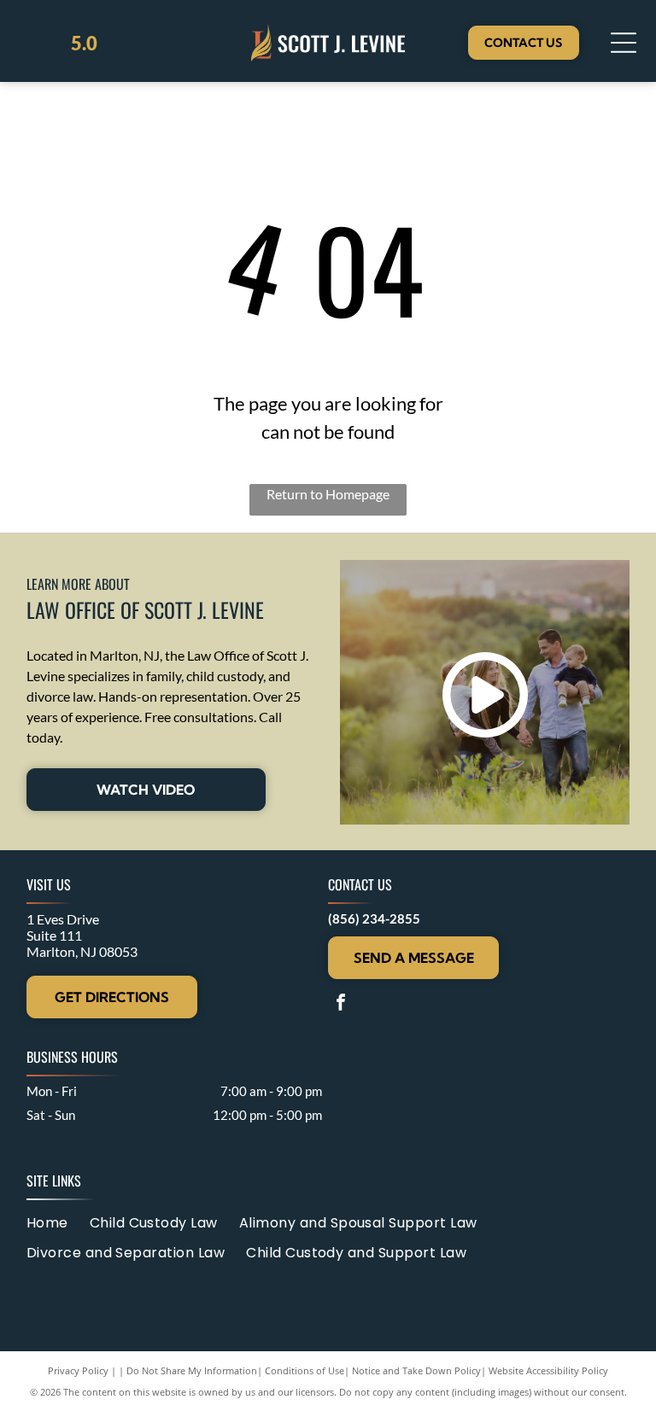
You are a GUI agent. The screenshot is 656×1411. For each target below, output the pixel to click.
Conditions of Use (304, 1370)
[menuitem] (58, 1222)
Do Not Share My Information (191, 1370)
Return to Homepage (328, 494)
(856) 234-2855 (374, 918)
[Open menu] (623, 42)
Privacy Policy (78, 1370)
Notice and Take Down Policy (416, 1370)
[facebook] (341, 1004)
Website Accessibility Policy (548, 1370)
